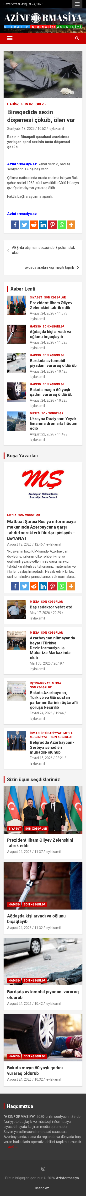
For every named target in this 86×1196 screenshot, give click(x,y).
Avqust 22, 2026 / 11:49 (47, 434)
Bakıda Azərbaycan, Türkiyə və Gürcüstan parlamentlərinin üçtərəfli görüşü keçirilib (54, 700)
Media (11, 515)
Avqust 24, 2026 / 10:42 (47, 371)
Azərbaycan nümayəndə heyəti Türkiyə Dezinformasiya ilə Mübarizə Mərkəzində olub (52, 648)
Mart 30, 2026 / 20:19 (46, 663)
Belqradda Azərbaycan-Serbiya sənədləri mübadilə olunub (52, 747)
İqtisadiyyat (40, 683)
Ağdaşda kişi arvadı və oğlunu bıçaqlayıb (50, 334)
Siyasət (36, 297)
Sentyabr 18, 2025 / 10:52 (26, 129)
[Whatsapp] (62, 224)
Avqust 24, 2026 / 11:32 (47, 342)
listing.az (42, 1188)
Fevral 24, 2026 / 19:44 (47, 713)
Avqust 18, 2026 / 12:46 (25, 544)
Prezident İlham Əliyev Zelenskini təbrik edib (51, 305)
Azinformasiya (67, 1178)
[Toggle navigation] (10, 38)
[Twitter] (24, 224)
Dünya (35, 413)
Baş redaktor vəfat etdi (51, 607)
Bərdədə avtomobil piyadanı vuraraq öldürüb (53, 363)
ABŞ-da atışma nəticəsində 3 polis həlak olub (43, 250)
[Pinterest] (52, 224)
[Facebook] (15, 224)
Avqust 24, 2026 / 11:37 (47, 313)
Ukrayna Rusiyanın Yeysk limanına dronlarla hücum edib (53, 423)
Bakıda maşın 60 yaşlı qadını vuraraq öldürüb (51, 392)
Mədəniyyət (39, 737)
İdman (35, 733)
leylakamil (56, 129)
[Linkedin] (43, 224)
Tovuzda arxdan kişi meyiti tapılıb (48, 267)
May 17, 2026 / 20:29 (45, 613)
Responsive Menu (77, 4)
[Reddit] (34, 224)
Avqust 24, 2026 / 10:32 (47, 400)
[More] (71, 224)
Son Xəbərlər (34, 104)
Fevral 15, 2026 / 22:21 (47, 758)
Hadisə (13, 104)
